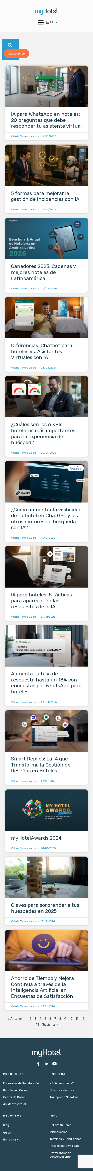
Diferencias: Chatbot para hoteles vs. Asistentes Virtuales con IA (41, 351)
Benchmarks (11, 1139)
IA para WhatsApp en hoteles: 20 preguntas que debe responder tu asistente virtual (46, 120)
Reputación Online (15, 1090)
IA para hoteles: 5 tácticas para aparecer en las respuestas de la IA (41, 601)
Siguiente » (50, 1024)
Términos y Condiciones (65, 1138)
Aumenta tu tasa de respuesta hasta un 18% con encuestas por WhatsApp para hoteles (46, 683)
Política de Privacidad (64, 1145)
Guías (7, 1132)
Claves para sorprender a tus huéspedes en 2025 (45, 908)
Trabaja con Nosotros (64, 1097)
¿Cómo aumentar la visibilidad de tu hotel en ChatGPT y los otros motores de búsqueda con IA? (46, 519)
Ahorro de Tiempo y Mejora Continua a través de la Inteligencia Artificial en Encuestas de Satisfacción (42, 987)
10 (70, 1019)
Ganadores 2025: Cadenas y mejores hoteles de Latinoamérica (43, 272)
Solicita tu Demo (60, 1125)
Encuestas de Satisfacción (21, 1083)
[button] (41, 22)
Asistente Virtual (14, 1104)
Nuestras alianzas (62, 1090)
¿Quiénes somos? (62, 1083)
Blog (6, 1125)
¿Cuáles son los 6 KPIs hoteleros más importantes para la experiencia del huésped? (43, 433)
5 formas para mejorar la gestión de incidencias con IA (45, 196)
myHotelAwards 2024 (36, 838)
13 (37, 1024)
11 (76, 1019)
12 (82, 1019)
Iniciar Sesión (58, 1132)
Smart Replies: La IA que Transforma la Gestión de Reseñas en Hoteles (41, 765)
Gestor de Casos (14, 1097)
